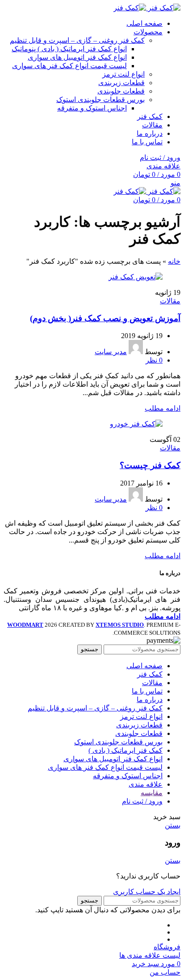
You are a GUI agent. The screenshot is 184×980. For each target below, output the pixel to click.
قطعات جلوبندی (121, 91)
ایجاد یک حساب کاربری (146, 891)
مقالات (170, 301)
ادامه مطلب (162, 408)
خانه (174, 261)
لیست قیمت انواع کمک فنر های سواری (69, 65)
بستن (172, 825)
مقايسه (152, 792)
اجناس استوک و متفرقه (92, 108)
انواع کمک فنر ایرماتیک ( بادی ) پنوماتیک (69, 49)
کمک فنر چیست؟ (150, 465)
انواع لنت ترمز (123, 74)
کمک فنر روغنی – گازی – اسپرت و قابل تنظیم (77, 40)
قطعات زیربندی (121, 82)
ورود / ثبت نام (142, 801)
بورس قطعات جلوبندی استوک (100, 99)
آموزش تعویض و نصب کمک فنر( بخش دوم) (105, 318)
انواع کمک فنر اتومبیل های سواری (77, 57)
